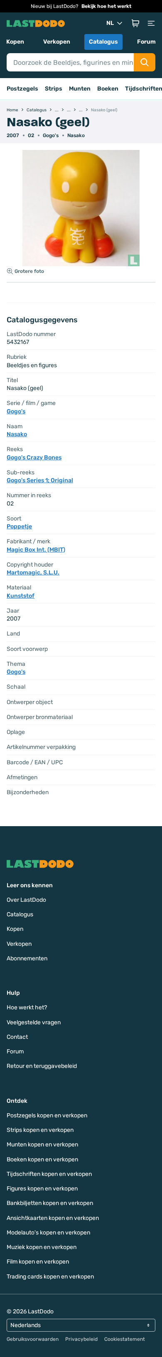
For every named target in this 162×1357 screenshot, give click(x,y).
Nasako (76, 135)
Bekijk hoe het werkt (106, 6)
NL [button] (110, 23)
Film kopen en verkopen (38, 1261)
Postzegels (22, 88)
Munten (80, 88)
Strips (53, 88)
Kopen (15, 41)
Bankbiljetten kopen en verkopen (50, 1203)
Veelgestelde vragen (34, 1022)
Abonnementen (27, 958)
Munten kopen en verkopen (42, 1144)
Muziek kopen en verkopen (41, 1247)
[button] (135, 23)
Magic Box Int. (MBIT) (36, 549)
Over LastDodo (26, 899)
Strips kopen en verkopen (40, 1130)
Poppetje (19, 526)
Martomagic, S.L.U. (33, 572)
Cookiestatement (124, 1339)
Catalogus (103, 41)
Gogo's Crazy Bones (34, 457)
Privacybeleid (81, 1339)
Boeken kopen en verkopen (42, 1159)
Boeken (107, 88)
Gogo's (51, 135)
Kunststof (20, 595)
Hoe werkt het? (27, 1007)
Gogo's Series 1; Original (40, 480)
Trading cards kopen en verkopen (50, 1276)
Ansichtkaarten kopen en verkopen (53, 1218)
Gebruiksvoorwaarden (33, 1339)
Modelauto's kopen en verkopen (48, 1232)
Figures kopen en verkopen (42, 1188)
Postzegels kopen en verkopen (47, 1115)
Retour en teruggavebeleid (42, 1066)
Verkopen (56, 41)
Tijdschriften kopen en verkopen (49, 1174)
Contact (17, 1036)
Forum (146, 41)
